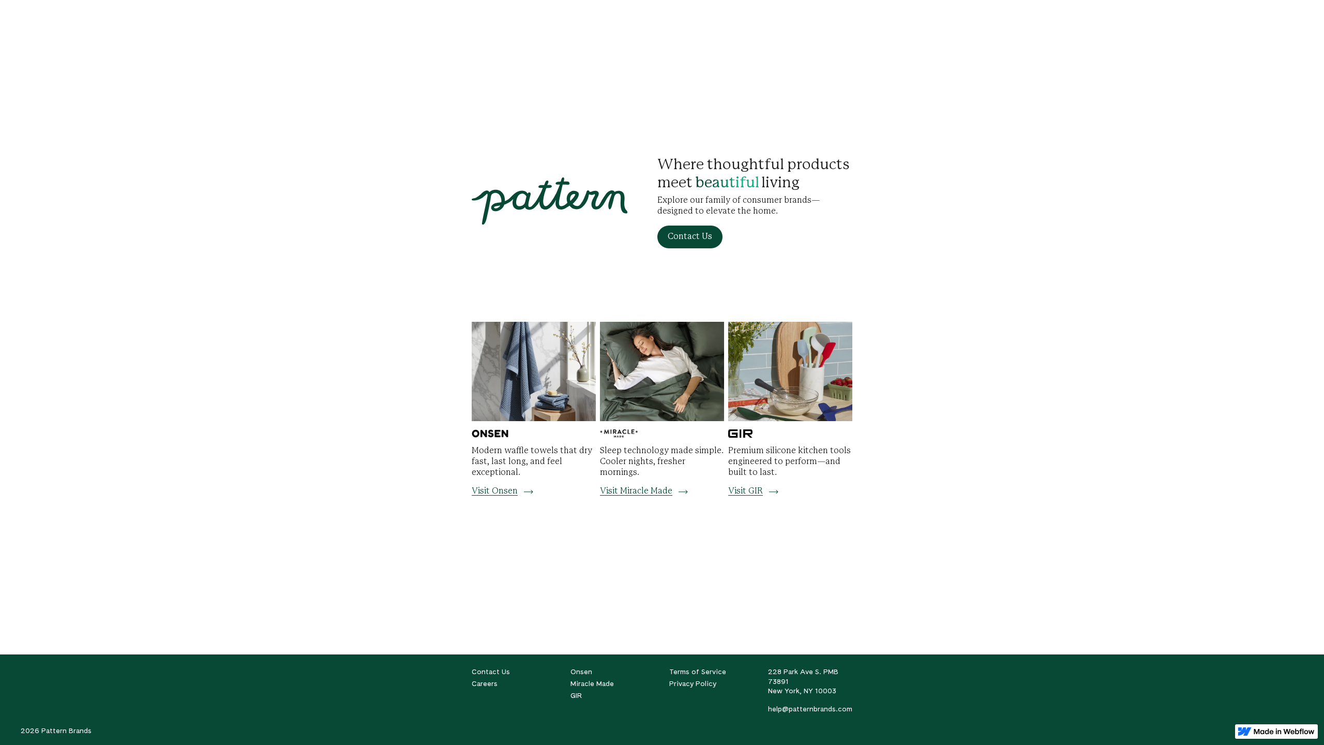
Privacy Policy (692, 683)
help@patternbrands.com (810, 709)
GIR (576, 695)
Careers (485, 683)
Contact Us (491, 671)
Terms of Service (697, 671)
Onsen (581, 671)
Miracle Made (592, 683)
